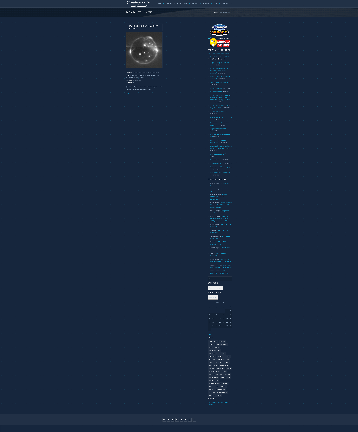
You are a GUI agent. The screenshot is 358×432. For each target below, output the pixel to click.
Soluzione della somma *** (218, 154)
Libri (215, 4)
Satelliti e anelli (142, 72)
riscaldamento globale (215, 383)
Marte (215, 365)
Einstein (220, 356)
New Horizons (154, 75)
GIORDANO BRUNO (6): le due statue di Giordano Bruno (219, 197)
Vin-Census (212, 392)
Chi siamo (169, 4)
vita (215, 395)
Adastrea (132, 75)
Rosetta (225, 383)
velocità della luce (220, 389)
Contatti (225, 4)
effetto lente (212, 356)
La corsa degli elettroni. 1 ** (218, 111)
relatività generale (213, 377)
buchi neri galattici (222, 344)
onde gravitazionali (214, 371)
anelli (137, 75)
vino (210, 395)
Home (159, 4)
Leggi (127, 93)
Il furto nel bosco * (215, 160)
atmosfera (211, 344)
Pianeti (135, 72)
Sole (217, 386)
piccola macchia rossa (132, 77)
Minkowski (211, 368)
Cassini (223, 353)
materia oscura (224, 365)
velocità (211, 389)
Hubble (221, 362)
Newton (229, 368)
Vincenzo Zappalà (222, 392)
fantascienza (212, 359)
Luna (210, 365)
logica (227, 362)
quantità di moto (213, 374)
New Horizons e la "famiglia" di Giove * (143, 27)
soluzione (223, 386)
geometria (221, 359)
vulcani (142, 77)
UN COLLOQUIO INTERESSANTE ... (220, 82)
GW (216, 362)
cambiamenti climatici (214, 350)
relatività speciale (213, 380)
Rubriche (206, 4)
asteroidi (222, 341)
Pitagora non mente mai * (218, 129)
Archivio (195, 4)
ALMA (215, 341)
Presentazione (182, 4)
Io (144, 75)
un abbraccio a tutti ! (216, 92)
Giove (141, 75)
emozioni (226, 356)
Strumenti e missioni (154, 72)
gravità (210, 362)
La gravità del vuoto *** (217, 163)
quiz (221, 374)
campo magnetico (213, 353)
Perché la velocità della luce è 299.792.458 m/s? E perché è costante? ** (219, 71)
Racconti (227, 374)
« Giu (209, 334)
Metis (147, 75)
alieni (210, 341)
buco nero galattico (214, 347)
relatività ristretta (225, 377)
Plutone (224, 371)
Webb (219, 395)
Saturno (211, 386)
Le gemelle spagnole (216, 88)
